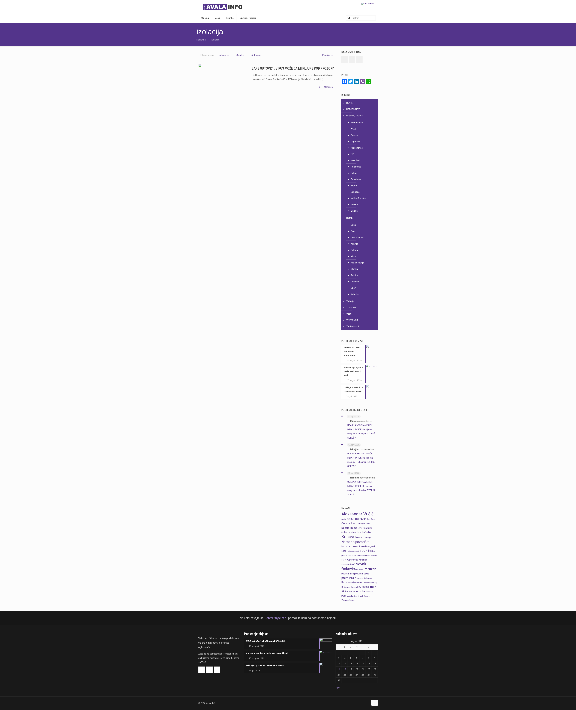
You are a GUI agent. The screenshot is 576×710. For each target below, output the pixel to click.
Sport (353, 288)
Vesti (348, 313)
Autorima (256, 55)
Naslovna (201, 39)
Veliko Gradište (358, 198)
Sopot (354, 185)
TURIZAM (351, 307)
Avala (353, 129)
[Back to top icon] (374, 703)
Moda (353, 256)
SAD (360, 587)
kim (369, 532)
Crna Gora (371, 519)
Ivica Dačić (362, 532)
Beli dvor (360, 518)
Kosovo (348, 536)
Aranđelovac (357, 122)
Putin (344, 582)
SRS (343, 591)
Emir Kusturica (365, 528)
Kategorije (224, 55)
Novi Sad (355, 160)
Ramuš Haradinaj (370, 583)
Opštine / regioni (354, 115)
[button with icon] (344, 59)
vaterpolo (358, 591)
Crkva (353, 225)
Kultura (354, 250)
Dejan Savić (365, 524)
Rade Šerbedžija (355, 582)
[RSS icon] (367, 703)
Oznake (240, 55)
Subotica (355, 192)
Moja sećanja (357, 262)
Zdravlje (355, 294)
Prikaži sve (327, 55)
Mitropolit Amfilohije (363, 538)
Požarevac (356, 166)
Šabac (354, 173)
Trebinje (350, 301)
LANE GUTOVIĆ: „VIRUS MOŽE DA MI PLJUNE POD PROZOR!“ (293, 68)
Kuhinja (354, 243)
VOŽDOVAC (352, 320)
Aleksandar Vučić (357, 513)
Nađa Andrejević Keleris (356, 551)
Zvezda (345, 600)
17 (339, 669)
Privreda (355, 281)
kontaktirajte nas (275, 618)
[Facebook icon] (361, 703)
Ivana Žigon (352, 532)
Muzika (354, 269)
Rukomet (346, 587)
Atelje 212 (345, 519)
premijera (347, 578)
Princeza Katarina (363, 578)
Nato (343, 551)
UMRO (349, 592)
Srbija (372, 587)
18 (345, 669)
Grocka (354, 135)
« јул (338, 687)
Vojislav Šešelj (353, 596)
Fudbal (344, 532)
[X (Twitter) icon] (364, 703)
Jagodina (355, 141)
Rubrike (350, 218)
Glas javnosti (357, 237)
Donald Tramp (349, 527)
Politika (354, 275)
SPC (365, 587)
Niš (367, 550)
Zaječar (354, 210)
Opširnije (328, 87)
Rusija (354, 587)
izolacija (215, 39)
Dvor (353, 231)
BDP (352, 519)
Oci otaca (359, 569)
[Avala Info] (224, 6)
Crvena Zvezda (350, 523)
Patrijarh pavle (362, 573)
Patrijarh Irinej (348, 573)
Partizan (370, 569)
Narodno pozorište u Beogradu (358, 546)
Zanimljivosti (352, 326)
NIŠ (352, 154)
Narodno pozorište (355, 542)
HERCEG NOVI (353, 109)
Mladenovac (357, 147)
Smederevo (356, 179)
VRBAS (354, 204)
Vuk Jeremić (365, 596)
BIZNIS (349, 103)
